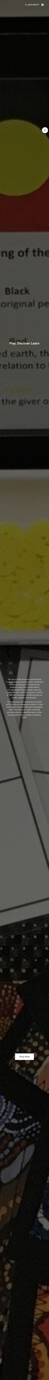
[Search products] (44, 130)
